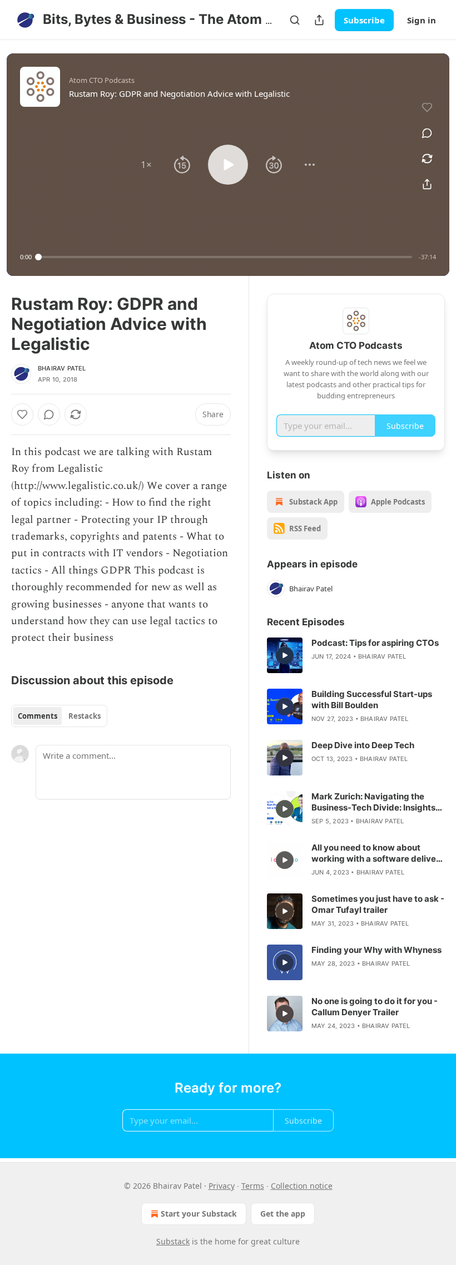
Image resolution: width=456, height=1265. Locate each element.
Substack (173, 1241)
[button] (146, 164)
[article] (355, 655)
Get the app (282, 1213)
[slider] (225, 257)
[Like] (22, 414)
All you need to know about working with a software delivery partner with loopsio (377, 853)
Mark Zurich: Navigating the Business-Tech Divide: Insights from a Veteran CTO (373, 802)
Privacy (222, 1185)
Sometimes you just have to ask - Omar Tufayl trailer (377, 904)
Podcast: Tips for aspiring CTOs (375, 643)
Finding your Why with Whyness (376, 950)
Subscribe (364, 20)
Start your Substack (199, 1213)
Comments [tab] (37, 716)
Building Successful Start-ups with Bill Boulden (371, 699)
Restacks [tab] (84, 716)
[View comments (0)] (427, 133)
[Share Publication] (319, 20)
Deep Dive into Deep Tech (362, 745)
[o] (285, 655)
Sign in (421, 20)
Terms (252, 1185)
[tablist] (59, 716)
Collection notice (302, 1185)
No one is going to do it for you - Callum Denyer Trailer (374, 1006)
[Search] (295, 20)
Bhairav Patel (62, 368)
